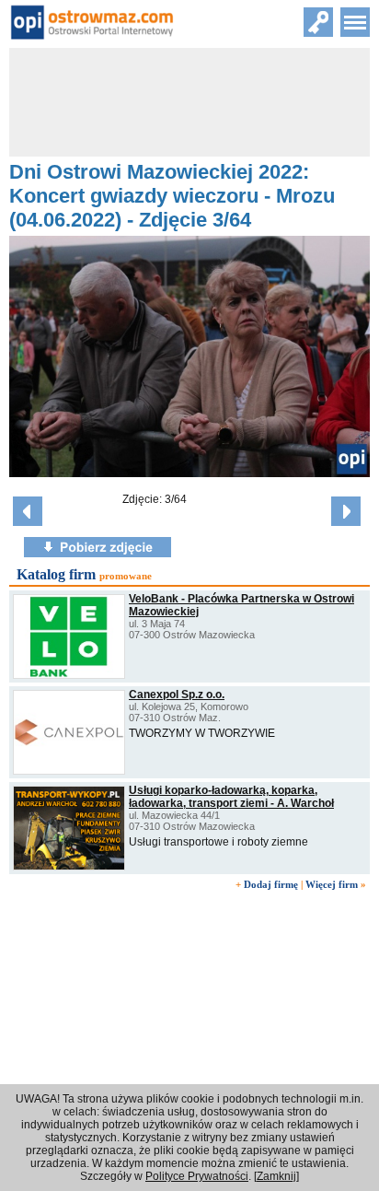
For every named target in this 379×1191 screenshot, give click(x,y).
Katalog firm (56, 574)
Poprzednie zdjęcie (27, 511)
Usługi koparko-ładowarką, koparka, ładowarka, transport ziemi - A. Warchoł (231, 797)
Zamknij (276, 1176)
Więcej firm (331, 884)
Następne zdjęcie (346, 511)
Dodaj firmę (271, 884)
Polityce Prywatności (196, 1176)
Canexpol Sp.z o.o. (176, 694)
